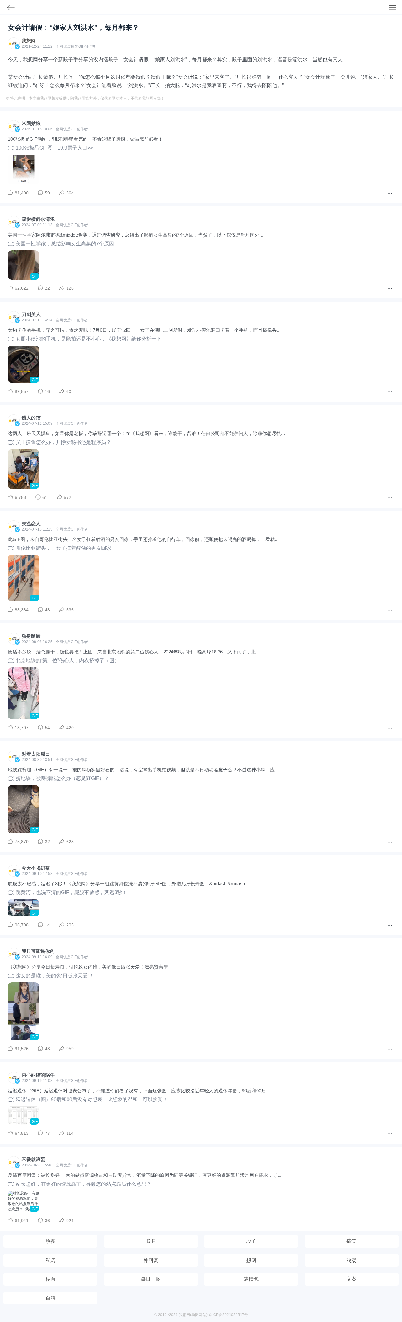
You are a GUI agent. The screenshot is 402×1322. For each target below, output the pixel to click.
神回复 (150, 1260)
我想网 (29, 40)
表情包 (251, 1279)
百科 (51, 1298)
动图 (195, 1315)
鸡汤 (351, 1260)
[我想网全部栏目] (395, 8)
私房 (51, 1260)
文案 (351, 1279)
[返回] (7, 9)
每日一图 (151, 1279)
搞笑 (351, 1241)
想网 (251, 1260)
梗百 (51, 1279)
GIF (81, 46)
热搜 (51, 1241)
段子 (251, 1241)
